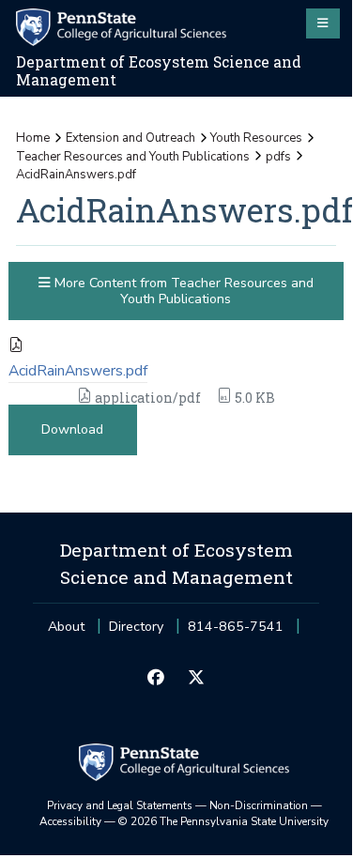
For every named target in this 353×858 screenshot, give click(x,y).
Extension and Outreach (130, 138)
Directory (136, 627)
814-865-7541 (236, 632)
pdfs (278, 156)
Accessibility (70, 821)
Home (33, 138)
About (66, 627)
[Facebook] (155, 678)
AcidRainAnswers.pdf (77, 370)
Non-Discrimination (258, 805)
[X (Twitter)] (196, 678)
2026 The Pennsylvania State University (223, 821)
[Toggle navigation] (323, 23)
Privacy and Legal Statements (119, 805)
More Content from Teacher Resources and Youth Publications (182, 291)
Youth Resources (256, 138)
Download (72, 429)
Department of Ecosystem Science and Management (158, 71)
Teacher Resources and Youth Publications (133, 156)
